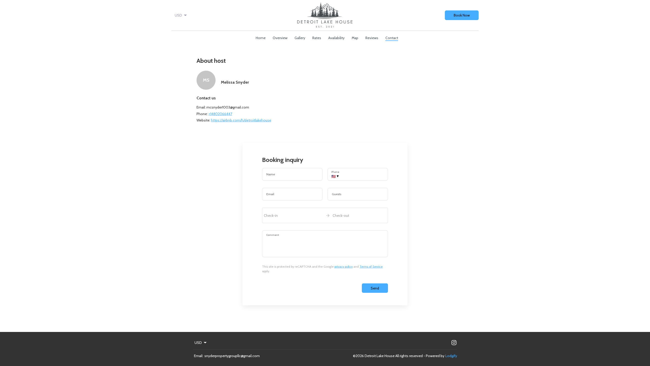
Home (261, 38)
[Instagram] (454, 343)
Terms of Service (371, 266)
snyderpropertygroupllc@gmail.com (232, 356)
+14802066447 (220, 114)
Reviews (371, 38)
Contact (391, 38)
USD (178, 15)
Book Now (462, 15)
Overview (280, 38)
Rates (316, 38)
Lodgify (451, 356)
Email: (198, 356)
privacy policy (343, 266)
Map (355, 38)
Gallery (300, 38)
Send (375, 288)
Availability (336, 38)
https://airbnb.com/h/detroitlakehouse (241, 120)
